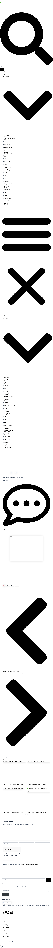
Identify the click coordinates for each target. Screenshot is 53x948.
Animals (6, 136)
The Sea (6, 195)
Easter (5, 155)
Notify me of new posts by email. (11, 855)
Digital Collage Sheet (8, 153)
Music (5, 177)
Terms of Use (6, 925)
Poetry (5, 180)
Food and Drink (7, 161)
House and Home (8, 170)
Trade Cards (7, 197)
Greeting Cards (7, 167)
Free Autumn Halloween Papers (37, 812)
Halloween (6, 169)
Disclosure (5, 924)
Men (5, 175)
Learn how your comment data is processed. (30, 864)
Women (6, 203)
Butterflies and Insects (9, 147)
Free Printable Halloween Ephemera (14, 812)
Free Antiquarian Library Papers (37, 784)
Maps (5, 173)
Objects (6, 178)
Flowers (6, 160)
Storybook (6, 190)
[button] (26, 64)
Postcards (6, 181)
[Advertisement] (26, 461)
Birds (5, 141)
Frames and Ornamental (9, 163)
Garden (5, 166)
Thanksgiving (7, 194)
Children (6, 149)
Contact (4, 74)
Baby (5, 139)
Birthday (6, 143)
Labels (5, 172)
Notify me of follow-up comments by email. (13, 853)
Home (4, 71)
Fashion (6, 158)
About (4, 73)
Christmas (6, 150)
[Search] (2, 69)
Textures (6, 192)
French (5, 164)
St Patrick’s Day (7, 189)
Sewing (5, 184)
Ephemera (6, 156)
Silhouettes (6, 186)
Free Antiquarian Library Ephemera (13, 784)
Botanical (6, 146)
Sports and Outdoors (9, 187)
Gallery (14, 472)
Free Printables (7, 204)
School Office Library (8, 183)
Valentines (6, 200)
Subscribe (5, 895)
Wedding (6, 201)
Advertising (6, 135)
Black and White (7, 144)
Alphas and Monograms (9, 138)
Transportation (7, 198)
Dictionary (6, 152)
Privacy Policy (6, 927)
